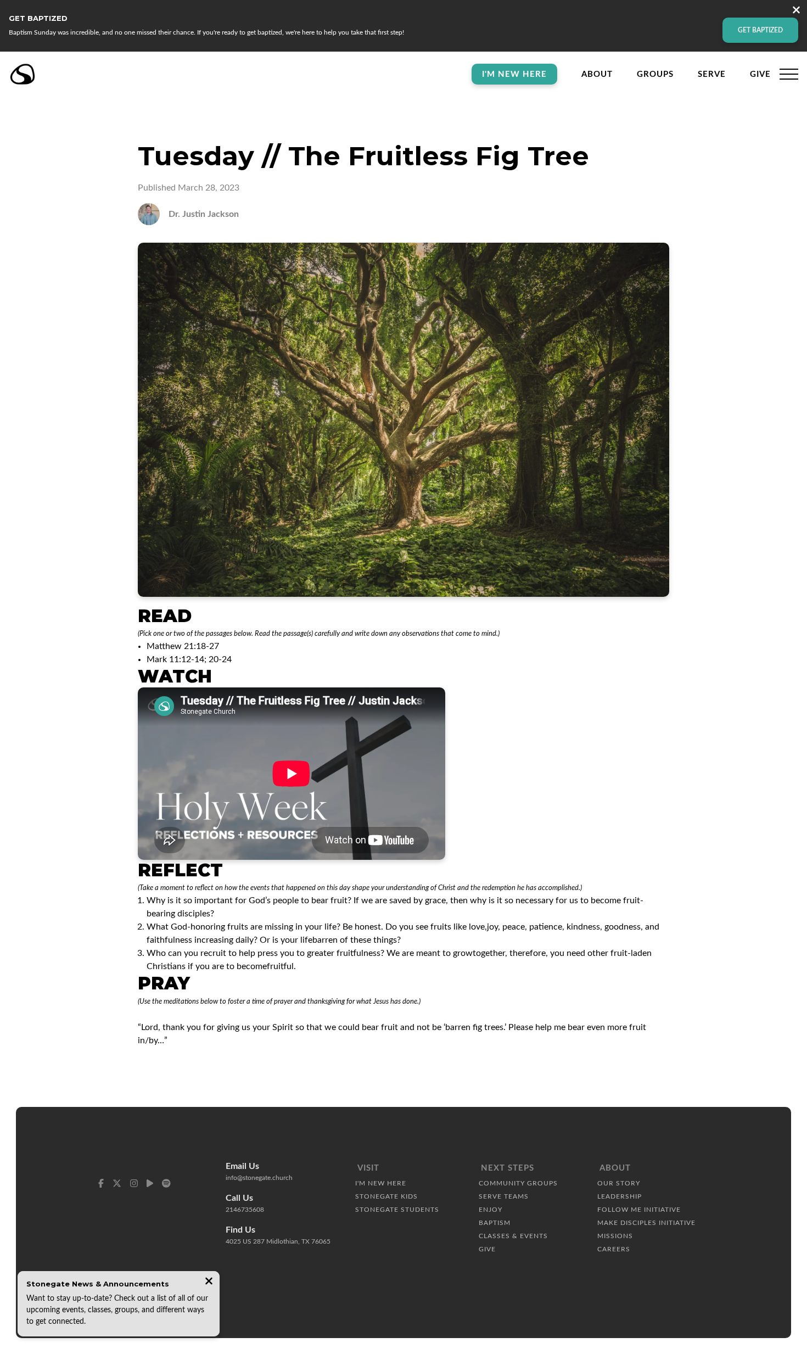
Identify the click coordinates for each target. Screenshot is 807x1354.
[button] (789, 74)
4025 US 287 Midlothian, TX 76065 (278, 1241)
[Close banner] (796, 11)
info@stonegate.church (259, 1177)
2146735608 (245, 1209)
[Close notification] (208, 1282)
